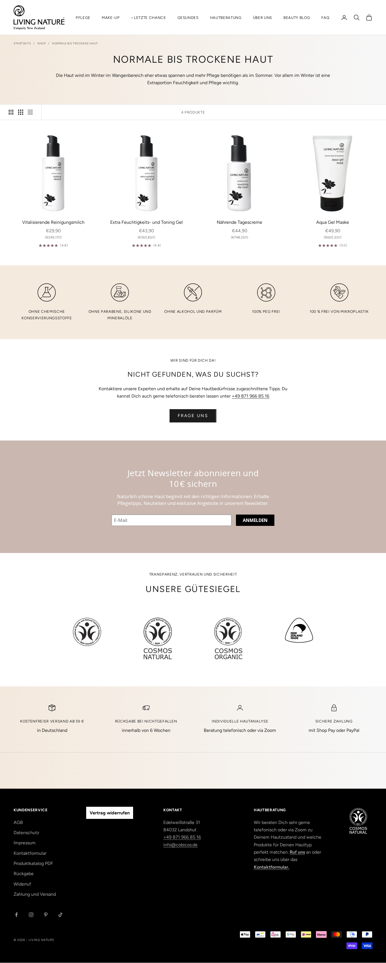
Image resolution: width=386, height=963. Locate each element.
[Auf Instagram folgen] (31, 915)
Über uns (262, 17)
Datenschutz (26, 832)
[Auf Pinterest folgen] (46, 915)
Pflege (83, 17)
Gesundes (188, 17)
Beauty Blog (296, 17)
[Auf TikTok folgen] (60, 915)
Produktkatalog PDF (33, 863)
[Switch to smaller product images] (20, 112)
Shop (41, 43)
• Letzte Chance (148, 17)
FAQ (325, 17)
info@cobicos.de (180, 844)
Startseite (22, 43)
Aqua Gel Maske (332, 222)
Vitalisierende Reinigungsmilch (53, 222)
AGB (18, 822)
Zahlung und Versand (35, 894)
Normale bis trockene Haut (75, 43)
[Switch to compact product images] (30, 112)
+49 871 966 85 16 (250, 396)
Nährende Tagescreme (239, 222)
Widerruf (22, 884)
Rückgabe (24, 873)
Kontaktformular (30, 853)
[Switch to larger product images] (11, 112)
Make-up (111, 17)
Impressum (25, 842)
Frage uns (193, 415)
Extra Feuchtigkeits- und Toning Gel (146, 222)
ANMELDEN (255, 520)
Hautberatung (226, 17)
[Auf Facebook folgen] (16, 915)
